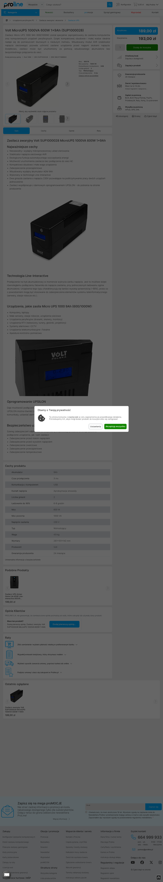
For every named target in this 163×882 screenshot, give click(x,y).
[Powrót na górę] (158, 877)
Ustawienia (95, 426)
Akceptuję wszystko (115, 426)
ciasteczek (73, 417)
